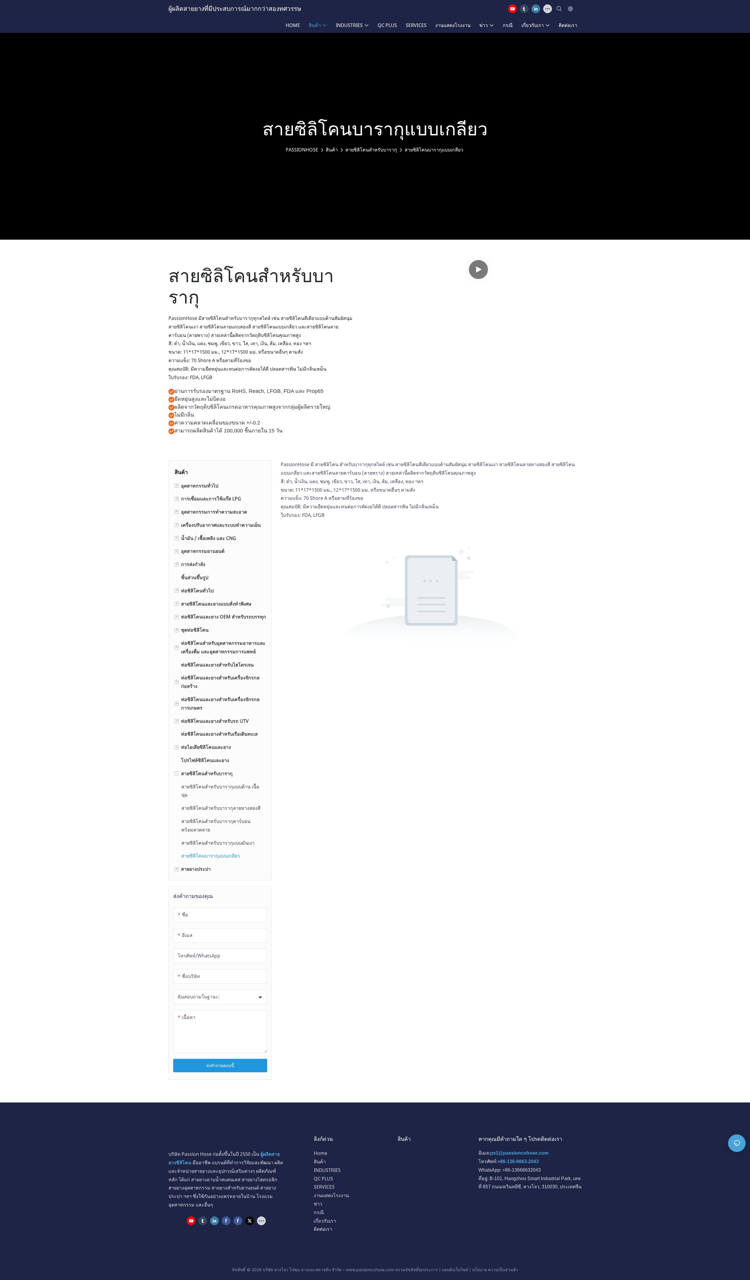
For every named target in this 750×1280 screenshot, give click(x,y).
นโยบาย (479, 1269)
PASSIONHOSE (302, 149)
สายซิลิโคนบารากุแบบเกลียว (434, 149)
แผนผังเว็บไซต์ (455, 1269)
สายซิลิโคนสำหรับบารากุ (371, 149)
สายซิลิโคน (326, 464)
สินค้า (332, 149)
